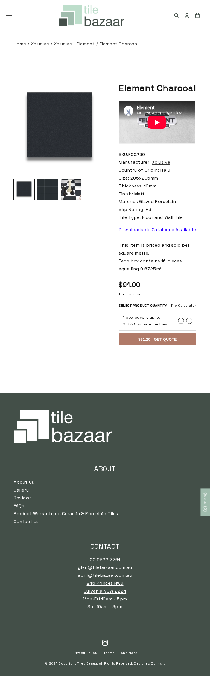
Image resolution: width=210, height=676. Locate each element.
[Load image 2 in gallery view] (47, 189)
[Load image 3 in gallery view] (71, 189)
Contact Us (26, 521)
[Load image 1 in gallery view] (24, 189)
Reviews (23, 498)
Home (20, 44)
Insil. (161, 663)
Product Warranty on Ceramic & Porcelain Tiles (66, 513)
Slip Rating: (131, 209)
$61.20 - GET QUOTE (157, 339)
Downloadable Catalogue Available (157, 229)
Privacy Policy (84, 653)
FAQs (19, 506)
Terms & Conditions (121, 653)
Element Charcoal (119, 44)
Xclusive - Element (74, 44)
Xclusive (40, 44)
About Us (24, 482)
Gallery (21, 490)
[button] (9, 15)
